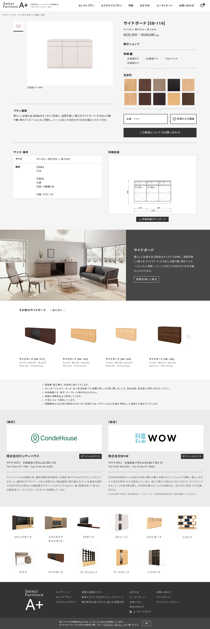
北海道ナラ (152, 58)
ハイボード (154, 572)
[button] (197, 92)
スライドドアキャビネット (55, 539)
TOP (4, 15)
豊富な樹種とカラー (92, 592)
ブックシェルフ (88, 572)
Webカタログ (136, 607)
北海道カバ (133, 63)
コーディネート (164, 5)
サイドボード (15, 15)
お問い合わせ (186, 5)
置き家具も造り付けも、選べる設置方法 (103, 602)
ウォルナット (171, 58)
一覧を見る (56, 310)
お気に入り (135, 602)
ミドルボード (154, 537)
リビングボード (23, 537)
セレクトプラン (64, 597)
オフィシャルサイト (90, 456)
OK (146, 623)
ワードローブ (121, 572)
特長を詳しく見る (146, 279)
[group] (40, 340)
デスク (23, 572)
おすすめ (145, 5)
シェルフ (187, 537)
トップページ (63, 592)
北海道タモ (133, 58)
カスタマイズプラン (111, 5)
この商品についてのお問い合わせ (160, 132)
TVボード (88, 537)
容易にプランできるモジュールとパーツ (103, 597)
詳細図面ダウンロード (153, 219)
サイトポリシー (164, 597)
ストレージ (121, 537)
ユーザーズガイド (141, 611)
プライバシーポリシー (167, 602)
